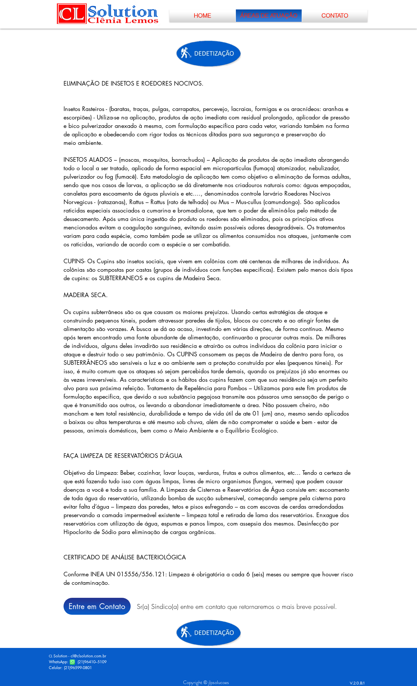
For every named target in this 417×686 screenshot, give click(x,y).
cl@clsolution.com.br (88, 656)
